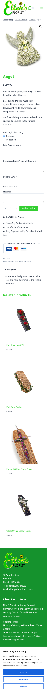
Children (15, 261)
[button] (40, 26)
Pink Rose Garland (14, 407)
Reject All (23, 686)
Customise (23, 679)
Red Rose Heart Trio (15, 345)
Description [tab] (10, 269)
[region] (23, 669)
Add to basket (29, 208)
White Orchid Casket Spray (18, 530)
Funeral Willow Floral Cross (19, 469)
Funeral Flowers (25, 261)
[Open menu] (41, 8)
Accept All (23, 672)
